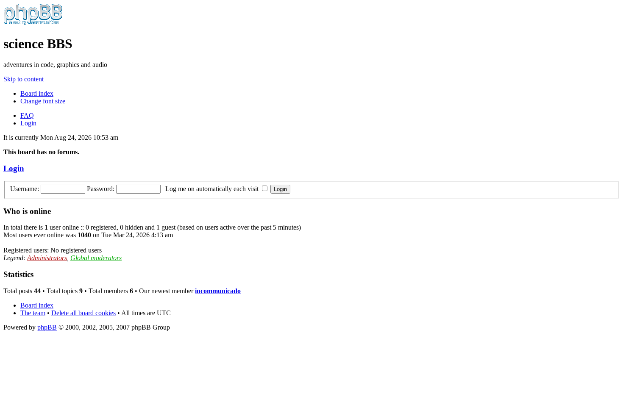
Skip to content (23, 79)
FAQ (27, 115)
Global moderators (96, 257)
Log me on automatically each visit (212, 188)
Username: (24, 188)
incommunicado (218, 290)
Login (28, 123)
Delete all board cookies (83, 312)
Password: (100, 188)
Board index (36, 93)
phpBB (47, 327)
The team (32, 312)
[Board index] (32, 23)
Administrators (47, 257)
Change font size (42, 101)
